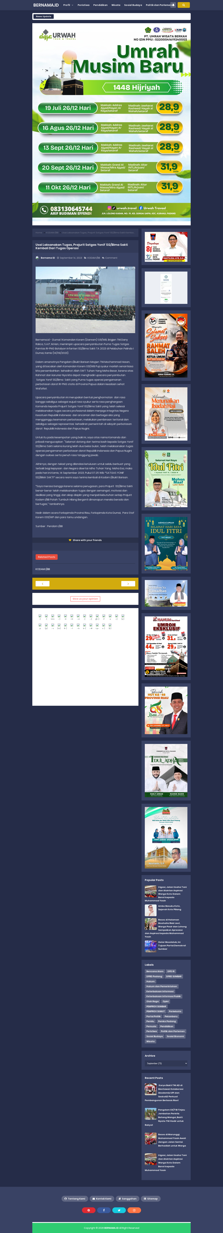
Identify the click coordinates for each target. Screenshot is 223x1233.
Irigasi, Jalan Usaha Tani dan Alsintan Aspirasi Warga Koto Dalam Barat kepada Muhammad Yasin (166, 894)
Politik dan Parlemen (173, 1031)
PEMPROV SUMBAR (156, 1006)
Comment (111, 257)
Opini (165, 1001)
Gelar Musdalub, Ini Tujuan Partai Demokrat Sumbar (172, 946)
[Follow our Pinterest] (89, 1210)
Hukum (150, 981)
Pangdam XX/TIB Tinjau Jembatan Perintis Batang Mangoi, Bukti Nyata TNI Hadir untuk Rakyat (165, 1117)
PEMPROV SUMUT (155, 1011)
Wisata (150, 1041)
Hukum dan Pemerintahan (161, 986)
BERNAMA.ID (111, 1228)
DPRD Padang (154, 976)
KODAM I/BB (94, 257)
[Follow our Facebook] (104, 1210)
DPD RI (171, 971)
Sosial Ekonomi (175, 1036)
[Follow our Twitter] (119, 1210)
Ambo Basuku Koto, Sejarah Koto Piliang (169, 907)
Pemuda (151, 1026)
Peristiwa (151, 1031)
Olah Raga (152, 1001)
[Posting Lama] (128, 583)
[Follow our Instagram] (134, 1210)
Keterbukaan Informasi (160, 991)
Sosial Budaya (154, 1036)
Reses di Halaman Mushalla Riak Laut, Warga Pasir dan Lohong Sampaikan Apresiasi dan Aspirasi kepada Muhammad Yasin (166, 928)
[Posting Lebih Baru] (42, 583)
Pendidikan (166, 1026)
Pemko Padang (167, 1021)
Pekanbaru (171, 1016)
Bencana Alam (154, 971)
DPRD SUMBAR (173, 976)
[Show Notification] (173, 5)
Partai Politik (153, 1016)
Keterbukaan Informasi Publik (163, 996)
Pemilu (150, 1021)
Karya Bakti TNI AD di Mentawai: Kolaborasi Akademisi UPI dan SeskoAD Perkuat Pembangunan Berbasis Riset (164, 1093)
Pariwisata (175, 1011)
